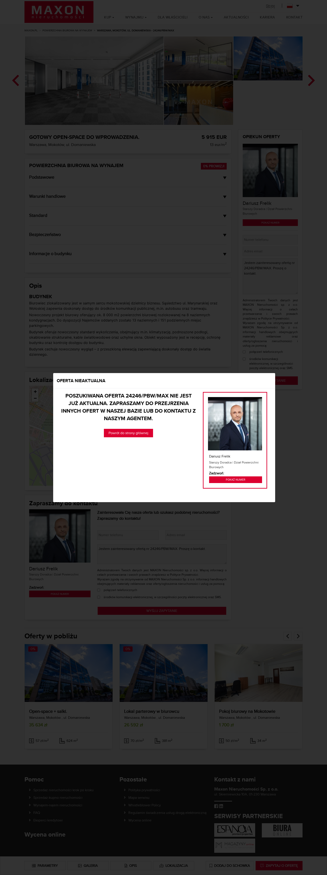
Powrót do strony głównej (128, 433)
